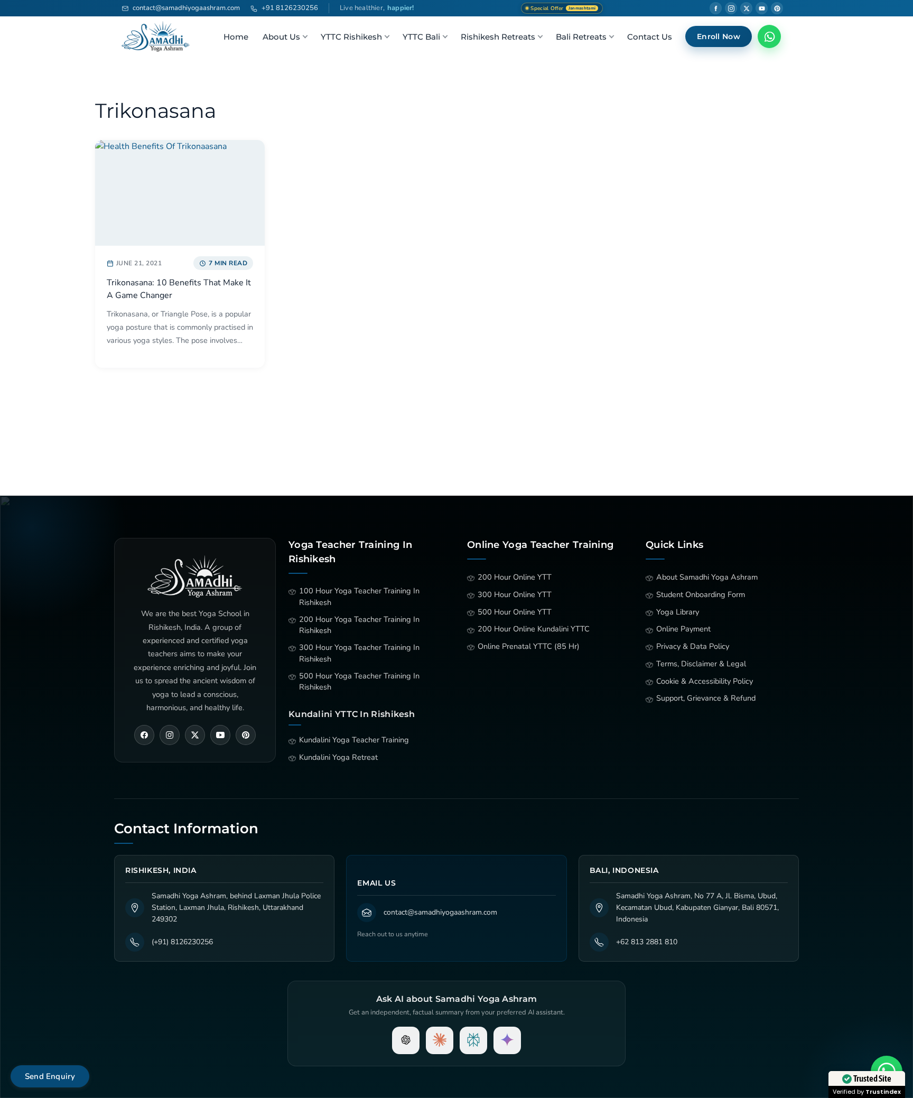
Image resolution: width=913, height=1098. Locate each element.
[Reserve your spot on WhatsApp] (456, 521)
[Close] (565, 390)
